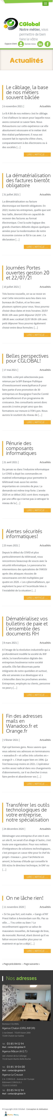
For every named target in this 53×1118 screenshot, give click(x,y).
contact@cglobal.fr (16, 1047)
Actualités (45, 106)
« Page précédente (11, 964)
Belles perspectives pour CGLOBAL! (27, 358)
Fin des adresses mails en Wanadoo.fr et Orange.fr (24, 723)
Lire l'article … (37, 154)
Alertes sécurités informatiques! (24, 534)
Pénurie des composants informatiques (21, 448)
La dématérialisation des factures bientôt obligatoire (28, 180)
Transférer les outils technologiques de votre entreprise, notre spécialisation (28, 812)
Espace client (11, 43)
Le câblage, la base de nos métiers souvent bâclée (27, 92)
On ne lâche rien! (25, 898)
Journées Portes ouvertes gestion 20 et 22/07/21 (27, 273)
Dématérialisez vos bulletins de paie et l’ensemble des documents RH (27, 626)
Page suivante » (32, 964)
